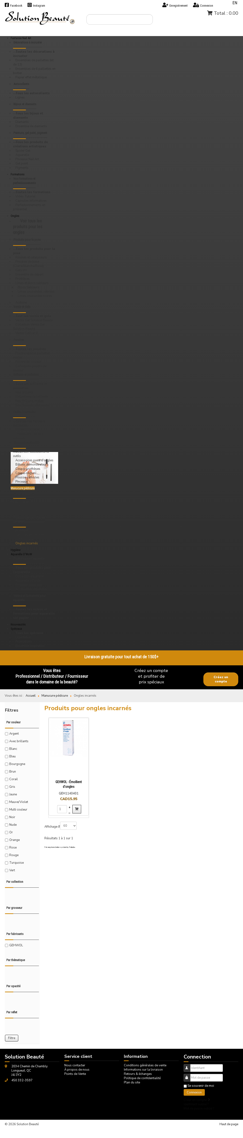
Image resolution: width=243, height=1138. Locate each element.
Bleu (12, 756)
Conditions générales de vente (145, 1065)
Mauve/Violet (18, 802)
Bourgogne (17, 764)
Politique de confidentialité (142, 1078)
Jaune (13, 794)
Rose (13, 847)
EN (235, 2)
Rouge (14, 855)
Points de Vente (75, 1074)
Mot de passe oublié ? (199, 1108)
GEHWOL (16, 945)
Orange (14, 840)
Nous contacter (74, 1065)
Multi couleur (18, 809)
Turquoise (16, 863)
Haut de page (229, 1124)
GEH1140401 (69, 793)
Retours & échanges (138, 1074)
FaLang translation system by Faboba (59, 847)
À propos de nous (76, 1070)
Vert (12, 870)
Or (11, 832)
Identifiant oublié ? (196, 1104)
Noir (12, 817)
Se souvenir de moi (200, 1086)
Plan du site (132, 1082)
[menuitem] (34, 45)
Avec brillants (18, 741)
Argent (14, 734)
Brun (12, 772)
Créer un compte (195, 1100)
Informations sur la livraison (143, 1070)
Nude (13, 825)
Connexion (194, 1092)
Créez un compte (221, 679)
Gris (12, 787)
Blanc (13, 749)
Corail (13, 779)
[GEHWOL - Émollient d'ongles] (69, 738)
